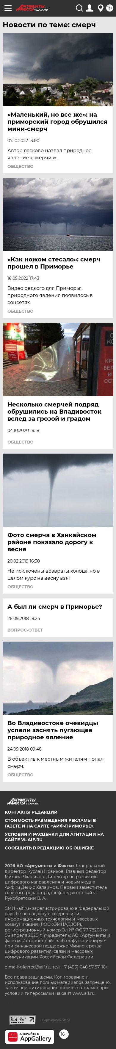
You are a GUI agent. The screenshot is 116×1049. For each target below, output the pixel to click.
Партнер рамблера (56, 1020)
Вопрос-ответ (25, 630)
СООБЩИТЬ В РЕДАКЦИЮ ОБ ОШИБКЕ (49, 848)
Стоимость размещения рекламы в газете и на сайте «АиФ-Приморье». (50, 823)
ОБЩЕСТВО (20, 166)
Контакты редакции (31, 812)
